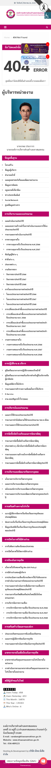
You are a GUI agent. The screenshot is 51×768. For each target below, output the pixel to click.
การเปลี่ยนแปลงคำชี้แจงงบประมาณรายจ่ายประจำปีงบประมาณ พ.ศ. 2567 (26, 324)
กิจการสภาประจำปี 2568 (16, 284)
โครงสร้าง (9, 165)
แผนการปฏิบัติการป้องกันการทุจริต (19, 639)
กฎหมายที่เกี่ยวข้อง (12, 190)
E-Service (9, 394)
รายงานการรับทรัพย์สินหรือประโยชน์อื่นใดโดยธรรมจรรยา (23, 596)
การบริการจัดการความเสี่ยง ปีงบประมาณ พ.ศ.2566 (27, 608)
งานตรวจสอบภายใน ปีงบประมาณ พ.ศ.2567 (24, 349)
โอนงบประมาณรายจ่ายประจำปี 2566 (21, 294)
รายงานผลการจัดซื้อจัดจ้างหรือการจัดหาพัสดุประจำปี (26, 463)
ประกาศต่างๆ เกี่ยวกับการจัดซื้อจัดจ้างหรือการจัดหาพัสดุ (26, 448)
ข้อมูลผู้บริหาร (10, 170)
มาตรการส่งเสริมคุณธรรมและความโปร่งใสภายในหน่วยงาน (25, 661)
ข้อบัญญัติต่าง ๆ (11, 254)
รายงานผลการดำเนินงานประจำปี (18, 234)
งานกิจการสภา (11, 269)
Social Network (11, 200)
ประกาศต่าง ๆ (10, 264)
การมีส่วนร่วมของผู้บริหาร (15, 572)
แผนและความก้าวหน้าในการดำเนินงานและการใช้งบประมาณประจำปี (26, 228)
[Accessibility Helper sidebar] (47, 15)
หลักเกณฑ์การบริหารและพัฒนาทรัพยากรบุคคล (24, 489)
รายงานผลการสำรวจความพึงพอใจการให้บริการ (24, 389)
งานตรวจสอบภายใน (13, 339)
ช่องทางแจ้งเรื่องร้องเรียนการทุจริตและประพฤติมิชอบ (26, 522)
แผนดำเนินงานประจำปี (14, 221)
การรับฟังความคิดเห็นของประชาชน (19, 546)
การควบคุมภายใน (12, 239)
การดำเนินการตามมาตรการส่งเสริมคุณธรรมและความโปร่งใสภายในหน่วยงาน (27, 670)
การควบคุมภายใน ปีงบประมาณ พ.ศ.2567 (23, 249)
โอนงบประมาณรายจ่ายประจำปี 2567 (21, 299)
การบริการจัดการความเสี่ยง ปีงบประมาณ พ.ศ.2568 (27, 618)
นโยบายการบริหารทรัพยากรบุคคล (18, 479)
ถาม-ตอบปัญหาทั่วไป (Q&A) (16, 399)
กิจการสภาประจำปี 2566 (16, 274)
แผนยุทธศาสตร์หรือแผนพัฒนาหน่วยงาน (21, 180)
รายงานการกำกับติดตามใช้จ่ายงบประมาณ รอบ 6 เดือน (27, 420)
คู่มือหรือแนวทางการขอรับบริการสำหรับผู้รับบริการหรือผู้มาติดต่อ (27, 377)
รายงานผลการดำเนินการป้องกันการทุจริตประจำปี (25, 644)
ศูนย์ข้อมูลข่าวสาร (12, 205)
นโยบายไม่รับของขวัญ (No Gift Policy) (20, 567)
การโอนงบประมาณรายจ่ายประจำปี (19, 289)
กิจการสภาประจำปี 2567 (16, 279)
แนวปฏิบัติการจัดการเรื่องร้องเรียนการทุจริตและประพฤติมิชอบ (24, 515)
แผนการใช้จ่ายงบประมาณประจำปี (19, 415)
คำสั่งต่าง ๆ (9, 259)
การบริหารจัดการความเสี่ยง (16, 603)
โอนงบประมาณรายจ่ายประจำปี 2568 (21, 304)
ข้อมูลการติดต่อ (11, 185)
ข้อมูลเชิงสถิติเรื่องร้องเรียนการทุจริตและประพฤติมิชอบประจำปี (25, 529)
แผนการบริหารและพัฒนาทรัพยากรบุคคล (21, 484)
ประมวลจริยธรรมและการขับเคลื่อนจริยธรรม (23, 634)
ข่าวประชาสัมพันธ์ (12, 195)
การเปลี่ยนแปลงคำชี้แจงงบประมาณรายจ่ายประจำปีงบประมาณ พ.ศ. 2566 (26, 316)
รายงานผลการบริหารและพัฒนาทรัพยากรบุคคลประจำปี (27, 496)
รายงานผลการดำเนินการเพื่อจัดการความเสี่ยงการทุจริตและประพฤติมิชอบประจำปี (25, 588)
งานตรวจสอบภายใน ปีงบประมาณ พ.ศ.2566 (24, 344)
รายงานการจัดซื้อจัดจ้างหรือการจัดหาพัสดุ (22, 441)
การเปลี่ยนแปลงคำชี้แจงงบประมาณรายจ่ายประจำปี (26, 309)
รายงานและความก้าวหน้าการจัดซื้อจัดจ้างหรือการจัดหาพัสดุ (25, 456)
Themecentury (25, 765)
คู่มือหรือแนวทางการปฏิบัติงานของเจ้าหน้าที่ (22, 370)
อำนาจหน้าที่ (10, 175)
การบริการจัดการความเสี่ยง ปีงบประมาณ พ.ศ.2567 (27, 613)
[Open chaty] (43, 761)
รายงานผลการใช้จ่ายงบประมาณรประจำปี (22, 425)
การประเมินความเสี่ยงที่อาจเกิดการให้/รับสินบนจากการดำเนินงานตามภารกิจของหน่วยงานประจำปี (26, 579)
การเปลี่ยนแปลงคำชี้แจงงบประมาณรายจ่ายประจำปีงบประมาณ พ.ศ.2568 (26, 333)
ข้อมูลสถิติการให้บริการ (14, 384)
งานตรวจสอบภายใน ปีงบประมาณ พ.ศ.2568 (24, 354)
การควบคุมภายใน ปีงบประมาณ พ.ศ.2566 (23, 244)
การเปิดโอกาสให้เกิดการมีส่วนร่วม (18, 551)
